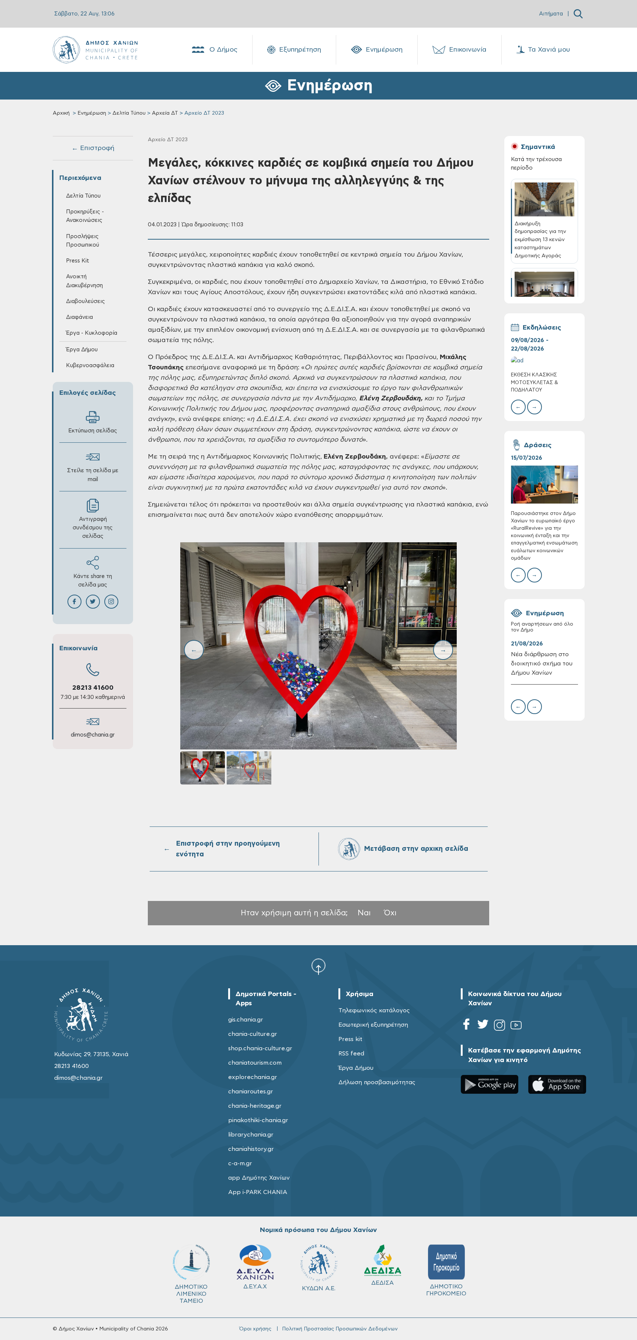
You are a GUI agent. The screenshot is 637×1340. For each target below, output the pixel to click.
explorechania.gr (252, 1077)
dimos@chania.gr (93, 735)
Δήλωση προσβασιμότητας (376, 1082)
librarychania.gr (251, 1135)
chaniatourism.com (255, 1063)
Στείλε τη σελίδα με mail (92, 475)
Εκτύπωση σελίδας (92, 431)
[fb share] (74, 602)
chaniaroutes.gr (250, 1091)
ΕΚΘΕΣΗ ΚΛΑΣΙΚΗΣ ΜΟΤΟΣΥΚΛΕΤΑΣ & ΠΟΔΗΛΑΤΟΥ (534, 382)
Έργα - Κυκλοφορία (91, 333)
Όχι (390, 913)
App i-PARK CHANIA (257, 1192)
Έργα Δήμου (355, 1068)
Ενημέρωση (384, 49)
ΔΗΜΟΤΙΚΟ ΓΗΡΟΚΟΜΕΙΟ (446, 1290)
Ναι (364, 913)
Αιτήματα (551, 14)
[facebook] (466, 1026)
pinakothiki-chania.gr (258, 1120)
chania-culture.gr (252, 1034)
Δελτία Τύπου (129, 113)
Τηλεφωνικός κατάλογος (374, 1010)
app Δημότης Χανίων (259, 1178)
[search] (578, 13)
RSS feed (351, 1054)
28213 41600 (93, 688)
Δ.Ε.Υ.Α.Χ (255, 1286)
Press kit (350, 1039)
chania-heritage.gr (255, 1106)
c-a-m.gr (240, 1163)
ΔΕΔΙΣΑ (382, 1283)
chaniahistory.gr (251, 1149)
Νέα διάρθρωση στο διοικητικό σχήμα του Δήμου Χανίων (541, 663)
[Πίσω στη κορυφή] (318, 967)
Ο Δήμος (223, 49)
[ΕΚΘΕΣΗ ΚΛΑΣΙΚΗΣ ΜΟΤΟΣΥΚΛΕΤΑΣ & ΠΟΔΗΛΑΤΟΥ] (544, 360)
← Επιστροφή (93, 148)
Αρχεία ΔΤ (165, 113)
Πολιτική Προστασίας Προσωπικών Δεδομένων (340, 1329)
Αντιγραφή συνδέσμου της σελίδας (93, 527)
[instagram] (499, 1026)
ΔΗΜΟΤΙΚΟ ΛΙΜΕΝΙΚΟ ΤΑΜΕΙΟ (191, 1294)
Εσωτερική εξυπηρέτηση (373, 1025)
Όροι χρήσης (255, 1329)
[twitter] (482, 1026)
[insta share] (111, 602)
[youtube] (516, 1026)
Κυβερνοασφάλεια (90, 365)
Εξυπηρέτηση (300, 49)
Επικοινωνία (468, 49)
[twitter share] (93, 602)
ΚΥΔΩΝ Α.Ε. (318, 1288)
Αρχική (61, 113)
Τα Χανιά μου (549, 49)
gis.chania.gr (245, 1020)
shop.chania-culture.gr (260, 1048)
